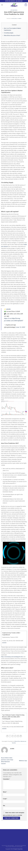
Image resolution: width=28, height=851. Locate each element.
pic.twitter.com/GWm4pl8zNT (13, 321)
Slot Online (4, 834)
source (4, 642)
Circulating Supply (8, 33)
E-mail (5, 798)
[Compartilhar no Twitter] (12, 736)
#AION (8, 309)
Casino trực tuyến (5, 837)
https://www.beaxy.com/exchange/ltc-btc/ (12, 656)
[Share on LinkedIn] (20, 736)
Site (4, 805)
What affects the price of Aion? (12, 35)
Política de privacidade (8, 845)
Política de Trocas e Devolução (14, 846)
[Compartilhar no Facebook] (10, 736)
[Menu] (2, 5)
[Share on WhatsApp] (7, 736)
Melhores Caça (23, 760)
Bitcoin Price (14, 10)
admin (19, 18)
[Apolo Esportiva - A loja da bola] (14, 4)
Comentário (6, 779)
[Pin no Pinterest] (18, 736)
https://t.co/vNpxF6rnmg (12, 318)
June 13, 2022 (20, 327)
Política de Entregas (20, 845)
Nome (5, 792)
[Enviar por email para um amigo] (15, 736)
